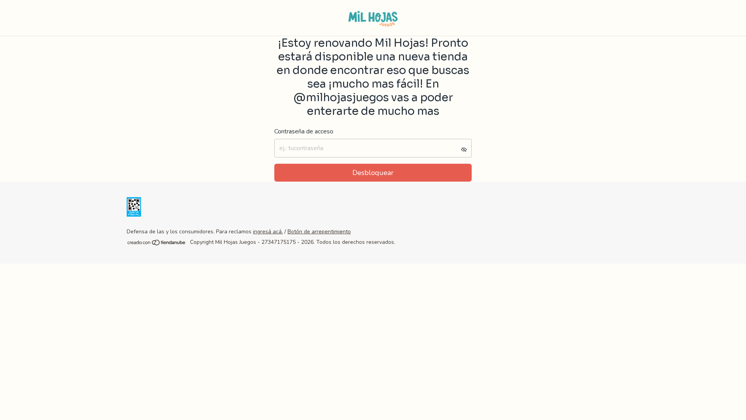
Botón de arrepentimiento (319, 231)
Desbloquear (373, 172)
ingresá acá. (268, 231)
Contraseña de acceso (303, 131)
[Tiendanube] (157, 244)
